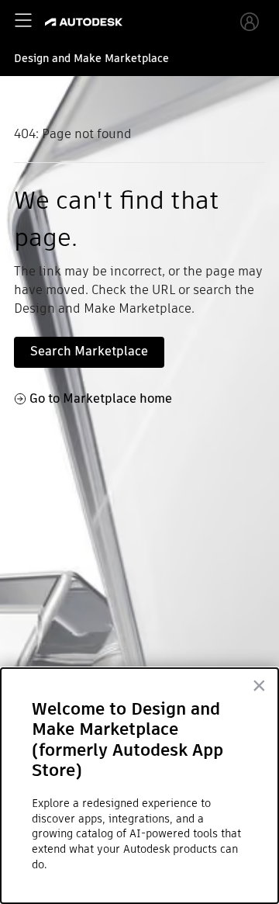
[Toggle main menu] (23, 20)
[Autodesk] (85, 22)
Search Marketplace (89, 351)
